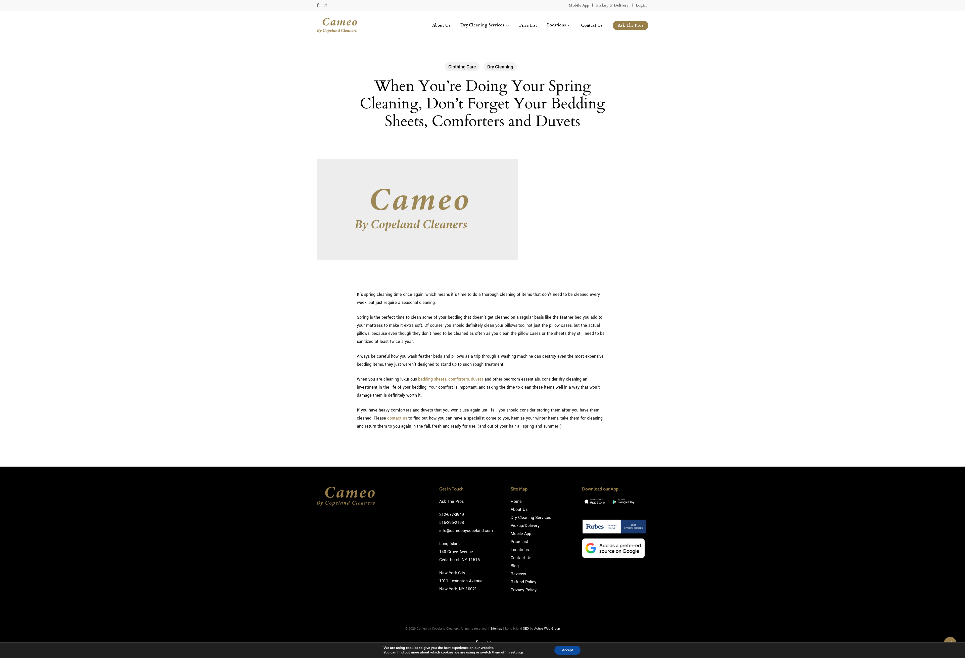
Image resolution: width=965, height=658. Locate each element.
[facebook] (318, 5)
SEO (526, 628)
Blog (515, 566)
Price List (519, 542)
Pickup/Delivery (525, 525)
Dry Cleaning (500, 66)
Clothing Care (462, 66)
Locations (520, 550)
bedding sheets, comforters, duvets (450, 379)
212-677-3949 (451, 514)
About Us (519, 509)
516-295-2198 (451, 522)
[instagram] (325, 5)
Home (516, 501)
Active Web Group (547, 628)
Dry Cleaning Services (531, 517)
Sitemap (496, 628)
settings (517, 652)
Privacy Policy (524, 590)
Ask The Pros (451, 501)
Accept (567, 650)
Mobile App (579, 5)
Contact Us (521, 558)
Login (641, 5)
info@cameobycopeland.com (466, 530)
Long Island (450, 544)
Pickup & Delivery (612, 5)
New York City (452, 573)
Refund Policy (523, 582)
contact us (397, 418)
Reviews (518, 574)
